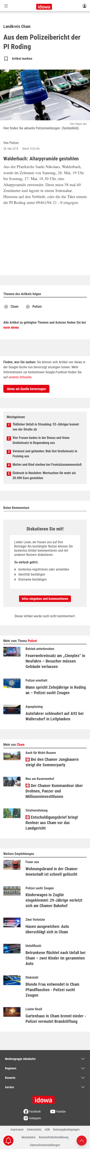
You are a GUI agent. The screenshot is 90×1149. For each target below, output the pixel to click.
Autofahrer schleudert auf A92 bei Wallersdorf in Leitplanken (55, 716)
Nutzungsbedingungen (66, 1129)
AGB (47, 1129)
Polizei (37, 307)
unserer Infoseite (20, 377)
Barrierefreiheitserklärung (53, 1137)
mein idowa (11, 327)
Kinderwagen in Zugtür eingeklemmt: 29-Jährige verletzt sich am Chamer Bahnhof (54, 900)
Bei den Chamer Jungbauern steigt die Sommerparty (52, 762)
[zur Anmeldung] (84, 5)
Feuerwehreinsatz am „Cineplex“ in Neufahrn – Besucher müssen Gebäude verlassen (55, 661)
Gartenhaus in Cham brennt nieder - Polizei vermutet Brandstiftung (56, 1018)
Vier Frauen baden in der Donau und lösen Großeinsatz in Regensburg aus (41, 440)
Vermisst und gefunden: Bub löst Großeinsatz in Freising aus (45, 453)
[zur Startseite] (45, 1098)
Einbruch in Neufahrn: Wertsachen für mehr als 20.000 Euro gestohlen (44, 475)
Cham (14, 307)
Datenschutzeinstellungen (45, 1145)
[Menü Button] (6, 6)
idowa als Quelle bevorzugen (26, 389)
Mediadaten (29, 1137)
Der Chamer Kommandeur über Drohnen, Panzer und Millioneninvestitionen (54, 791)
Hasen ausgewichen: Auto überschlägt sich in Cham (47, 929)
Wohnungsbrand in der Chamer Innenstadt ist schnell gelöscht (52, 871)
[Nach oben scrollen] (82, 1140)
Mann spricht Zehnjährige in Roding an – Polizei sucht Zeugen (56, 690)
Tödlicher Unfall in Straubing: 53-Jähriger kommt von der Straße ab (46, 426)
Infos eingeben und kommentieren (45, 599)
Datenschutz (34, 1129)
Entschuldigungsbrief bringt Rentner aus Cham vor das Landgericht (52, 823)
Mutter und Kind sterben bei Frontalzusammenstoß (47, 465)
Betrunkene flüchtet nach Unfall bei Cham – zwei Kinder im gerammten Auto (55, 958)
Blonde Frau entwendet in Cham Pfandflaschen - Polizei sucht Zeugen (52, 990)
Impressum (17, 1129)
